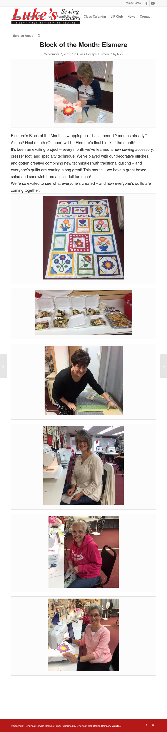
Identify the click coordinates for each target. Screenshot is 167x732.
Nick (120, 54)
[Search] (39, 35)
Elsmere (104, 54)
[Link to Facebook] (146, 3)
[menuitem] (17, 16)
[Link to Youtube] (153, 3)
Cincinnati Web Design (88, 725)
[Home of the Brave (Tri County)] (3, 366)
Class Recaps (87, 54)
